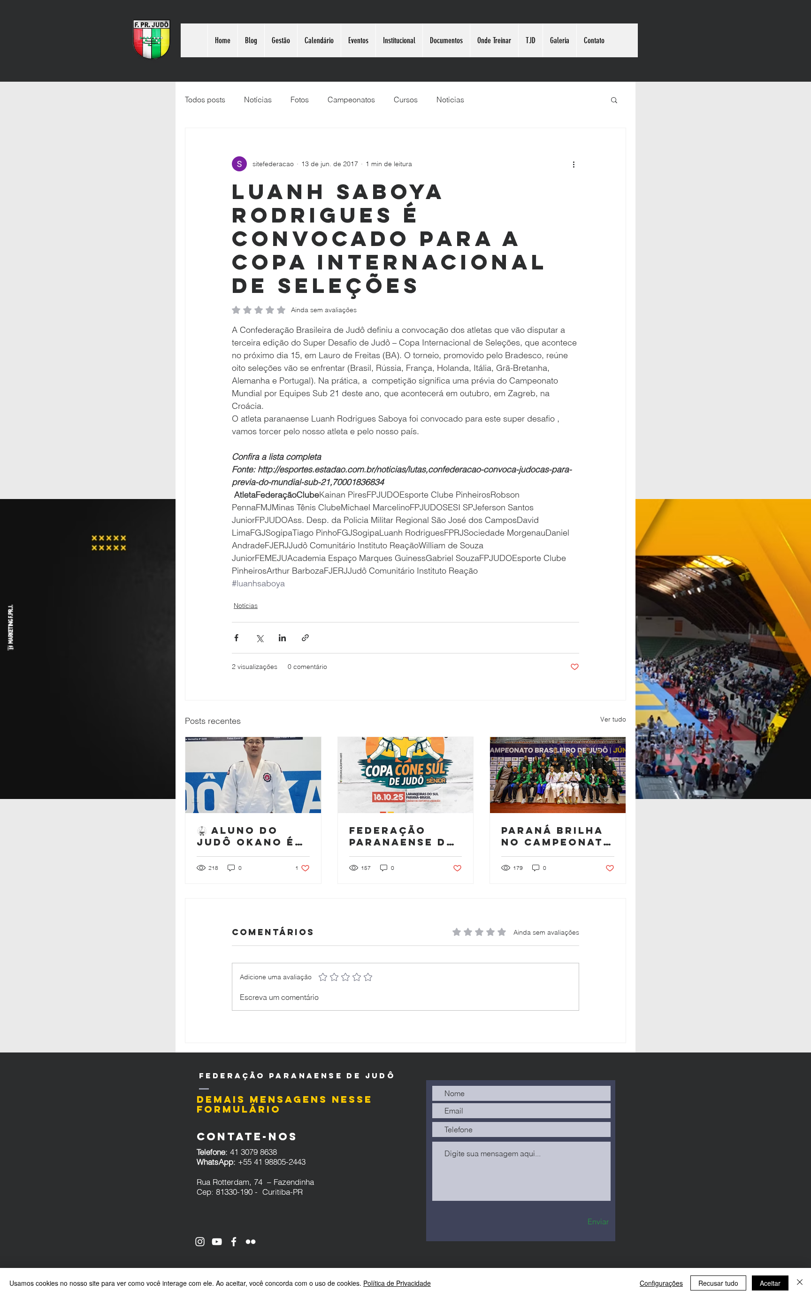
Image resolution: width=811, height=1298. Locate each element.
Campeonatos (351, 99)
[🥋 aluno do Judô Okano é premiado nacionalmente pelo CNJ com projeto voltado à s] (253, 775)
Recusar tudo (718, 1283)
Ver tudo (613, 719)
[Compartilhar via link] (305, 637)
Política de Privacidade (397, 1283)
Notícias (258, 99)
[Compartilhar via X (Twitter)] (259, 637)
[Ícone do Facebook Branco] (234, 1242)
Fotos (300, 99)
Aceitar (770, 1283)
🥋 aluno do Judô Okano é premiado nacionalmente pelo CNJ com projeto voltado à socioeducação (252, 836)
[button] (614, 99)
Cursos (406, 99)
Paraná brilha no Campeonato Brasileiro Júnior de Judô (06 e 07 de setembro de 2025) (557, 836)
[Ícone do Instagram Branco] (200, 1242)
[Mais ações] (573, 163)
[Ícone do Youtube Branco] (217, 1242)
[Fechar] (799, 1282)
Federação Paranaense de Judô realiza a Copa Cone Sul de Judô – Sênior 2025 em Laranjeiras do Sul (405, 836)
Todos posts (205, 99)
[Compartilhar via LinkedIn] (282, 637)
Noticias (450, 99)
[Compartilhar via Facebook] (236, 637)
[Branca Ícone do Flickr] (251, 1242)
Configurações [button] (661, 1283)
